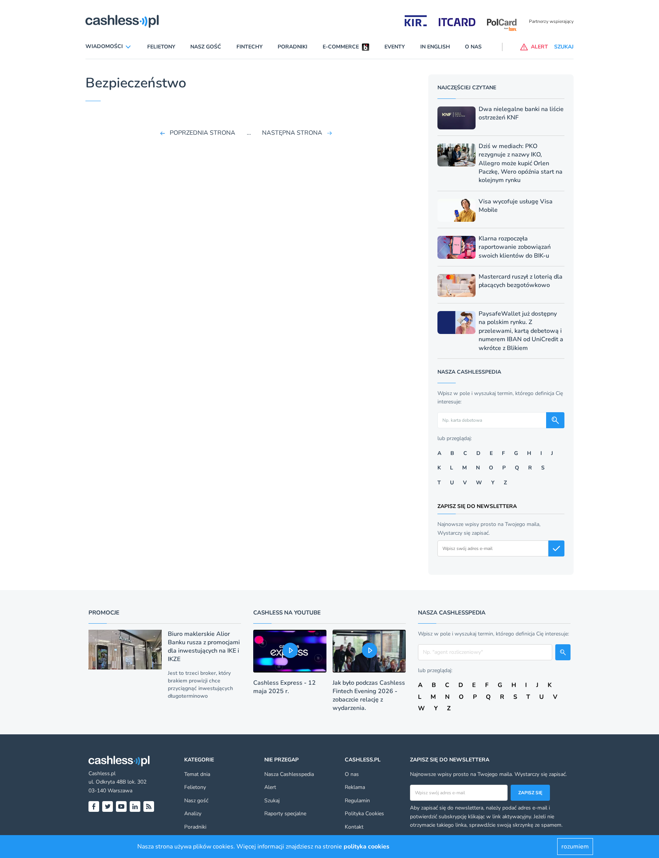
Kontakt (354, 827)
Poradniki (292, 46)
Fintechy (249, 46)
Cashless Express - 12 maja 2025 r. (284, 687)
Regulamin (357, 800)
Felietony (161, 46)
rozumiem (575, 846)
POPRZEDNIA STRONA (202, 133)
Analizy (192, 813)
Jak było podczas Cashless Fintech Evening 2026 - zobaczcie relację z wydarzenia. (369, 695)
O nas (473, 46)
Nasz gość (205, 46)
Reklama (355, 787)
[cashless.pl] (122, 21)
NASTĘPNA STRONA (292, 133)
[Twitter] (107, 806)
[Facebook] (93, 806)
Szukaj (272, 800)
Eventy (394, 46)
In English (435, 46)
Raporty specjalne (285, 813)
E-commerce (341, 46)
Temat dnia (197, 774)
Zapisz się (530, 793)
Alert (270, 787)
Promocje (103, 612)
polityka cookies (366, 846)
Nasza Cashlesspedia (289, 774)
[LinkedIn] (135, 806)
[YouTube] (121, 806)
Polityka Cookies (364, 813)
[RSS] (148, 806)
